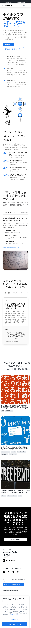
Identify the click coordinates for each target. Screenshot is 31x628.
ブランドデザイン (5, 452)
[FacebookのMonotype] (4, 572)
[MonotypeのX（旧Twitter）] (8, 572)
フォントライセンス (12, 495)
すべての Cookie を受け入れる (14, 624)
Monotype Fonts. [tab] (10, 212)
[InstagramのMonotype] (18, 572)
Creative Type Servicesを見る (11, 247)
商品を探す (7, 44)
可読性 (20, 495)
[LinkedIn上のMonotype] (13, 572)
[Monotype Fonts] (9, 552)
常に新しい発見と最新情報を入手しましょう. (13, 584)
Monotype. (8, 5)
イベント (5, 595)
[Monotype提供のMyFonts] (9, 556)
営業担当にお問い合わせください (13, 49)
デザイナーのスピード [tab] (18, 293)
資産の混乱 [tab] (7, 293)
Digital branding (21, 452)
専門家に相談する (15, 539)
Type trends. (5, 454)
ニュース (5, 593)
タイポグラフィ (9, 411)
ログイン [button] (25, 5)
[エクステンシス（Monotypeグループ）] (9, 561)
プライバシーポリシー (15, 614)
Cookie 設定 (14, 619)
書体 (3, 411)
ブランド (13, 452)
